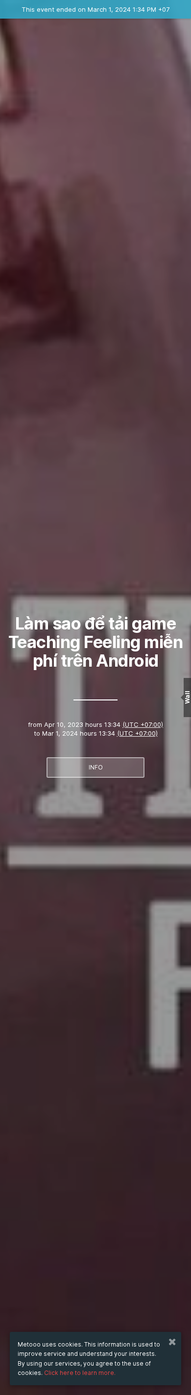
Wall (187, 697)
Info (96, 767)
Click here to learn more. (80, 1372)
